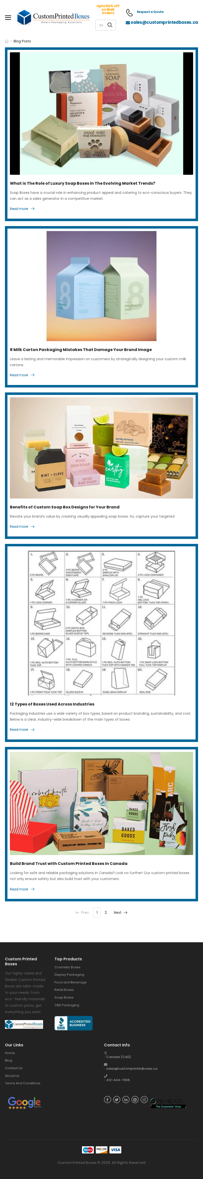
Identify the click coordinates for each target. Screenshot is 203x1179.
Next (118, 912)
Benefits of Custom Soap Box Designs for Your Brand (65, 507)
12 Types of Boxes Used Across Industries (52, 704)
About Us (12, 1075)
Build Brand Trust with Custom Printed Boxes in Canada (68, 863)
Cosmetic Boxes (67, 967)
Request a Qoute (150, 12)
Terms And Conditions (22, 1083)
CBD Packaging (66, 1005)
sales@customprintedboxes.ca (164, 22)
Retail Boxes (64, 989)
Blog (8, 1060)
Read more (19, 209)
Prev (85, 912)
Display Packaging (69, 974)
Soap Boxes (64, 997)
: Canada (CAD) (117, 1057)
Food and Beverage (70, 982)
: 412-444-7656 (117, 1080)
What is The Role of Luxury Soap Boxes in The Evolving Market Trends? (82, 183)
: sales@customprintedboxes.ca (130, 1068)
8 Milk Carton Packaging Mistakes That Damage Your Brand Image (81, 350)
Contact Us (14, 1068)
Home (10, 1053)
